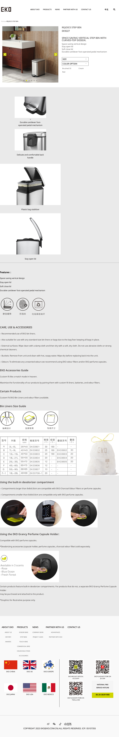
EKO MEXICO (49, 694)
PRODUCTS (47, 9)
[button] (114, 9)
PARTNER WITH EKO (55, 637)
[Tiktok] (60, 724)
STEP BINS (23, 637)
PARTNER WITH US (70, 9)
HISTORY (8, 637)
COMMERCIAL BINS (23, 646)
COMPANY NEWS (37, 632)
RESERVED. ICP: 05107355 (83, 728)
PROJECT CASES (38, 637)
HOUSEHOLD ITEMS (23, 651)
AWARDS (8, 642)
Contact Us (86, 9)
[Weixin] (54, 724)
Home (3, 21)
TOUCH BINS (23, 642)
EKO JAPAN (11, 694)
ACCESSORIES (23, 656)
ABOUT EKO (35, 9)
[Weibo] (48, 724)
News (57, 9)
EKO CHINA (10, 671)
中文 (106, 9)
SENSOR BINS (23, 632)
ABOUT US (8, 632)
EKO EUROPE (49, 671)
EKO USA (29, 694)
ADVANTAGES (55, 632)
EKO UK (30, 671)
